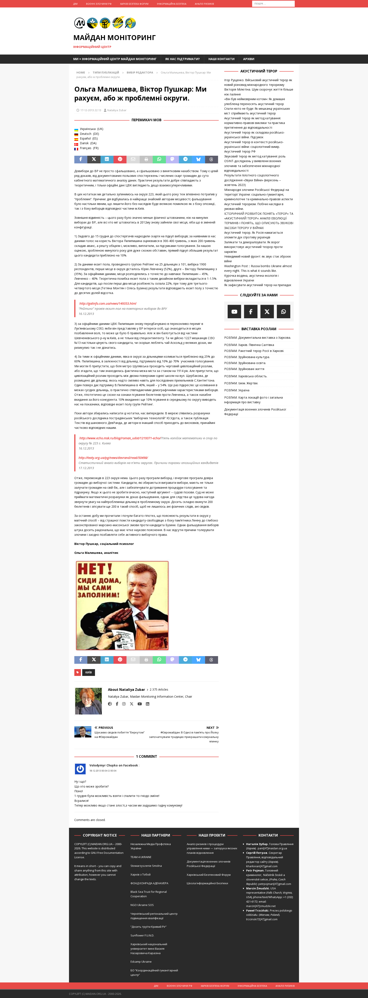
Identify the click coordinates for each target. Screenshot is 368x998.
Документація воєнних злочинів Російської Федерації (255, 411)
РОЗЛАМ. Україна (236, 390)
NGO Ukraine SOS (142, 905)
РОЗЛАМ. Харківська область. (245, 376)
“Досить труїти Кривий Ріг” (149, 927)
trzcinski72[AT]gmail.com (262, 919)
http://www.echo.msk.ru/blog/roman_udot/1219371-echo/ (120, 438)
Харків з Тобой (141, 874)
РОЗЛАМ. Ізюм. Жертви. (241, 383)
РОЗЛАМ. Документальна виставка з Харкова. (257, 338)
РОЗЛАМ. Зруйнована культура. (247, 357)
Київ (88, 672)
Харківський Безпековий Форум (209, 875)
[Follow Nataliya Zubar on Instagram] (122, 704)
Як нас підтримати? (182, 59)
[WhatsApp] (283, 311)
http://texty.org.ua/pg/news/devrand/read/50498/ (113, 457)
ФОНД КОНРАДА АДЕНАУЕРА (150, 883)
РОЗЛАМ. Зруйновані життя (244, 369)
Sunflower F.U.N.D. (142, 935)
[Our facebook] (250, 311)
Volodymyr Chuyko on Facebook (113, 765)
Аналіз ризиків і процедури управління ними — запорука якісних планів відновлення (212, 848)
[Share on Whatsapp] (159, 159)
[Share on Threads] (211, 159)
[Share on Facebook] (80, 159)
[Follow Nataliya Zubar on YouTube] (138, 704)
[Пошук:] (273, 3)
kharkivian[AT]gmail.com (261, 866)
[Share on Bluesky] (198, 159)
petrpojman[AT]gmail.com (274, 884)
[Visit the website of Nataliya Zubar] (110, 704)
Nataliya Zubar (116, 110)
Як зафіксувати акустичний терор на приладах (257, 285)
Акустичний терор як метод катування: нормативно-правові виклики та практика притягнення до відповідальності (254, 123)
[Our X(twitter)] (267, 311)
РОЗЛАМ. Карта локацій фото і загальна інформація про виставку (253, 399)
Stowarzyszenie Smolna (146, 866)
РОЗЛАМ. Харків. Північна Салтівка (249, 345)
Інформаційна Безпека (171, 3)
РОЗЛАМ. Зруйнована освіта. (245, 363)
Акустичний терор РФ (240, 151)
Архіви (248, 59)
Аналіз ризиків (204, 3)
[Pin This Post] (120, 159)
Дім (75, 3)
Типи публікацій (106, 72)
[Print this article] (146, 159)
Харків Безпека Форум (134, 3)
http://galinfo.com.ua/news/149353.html (107, 303)
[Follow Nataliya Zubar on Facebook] (115, 704)
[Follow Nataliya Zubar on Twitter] (130, 704)
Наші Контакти (221, 59)
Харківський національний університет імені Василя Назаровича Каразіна (149, 948)
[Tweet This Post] (93, 159)
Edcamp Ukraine (141, 961)
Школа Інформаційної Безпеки (207, 883)
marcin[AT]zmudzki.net (261, 906)
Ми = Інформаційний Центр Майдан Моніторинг (115, 59)
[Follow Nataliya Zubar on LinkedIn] (146, 704)
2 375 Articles (159, 689)
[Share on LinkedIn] (107, 159)
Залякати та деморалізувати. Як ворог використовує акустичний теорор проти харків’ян (253, 247)
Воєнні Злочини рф (99, 3)
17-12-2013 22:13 (90, 110)
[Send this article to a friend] (132, 159)
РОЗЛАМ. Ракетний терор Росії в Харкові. (254, 351)
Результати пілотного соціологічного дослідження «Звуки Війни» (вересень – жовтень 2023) (252, 180)
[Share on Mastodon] (172, 159)
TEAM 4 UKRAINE (141, 857)
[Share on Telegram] (185, 159)
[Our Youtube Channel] (234, 311)
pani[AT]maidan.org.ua (272, 848)
